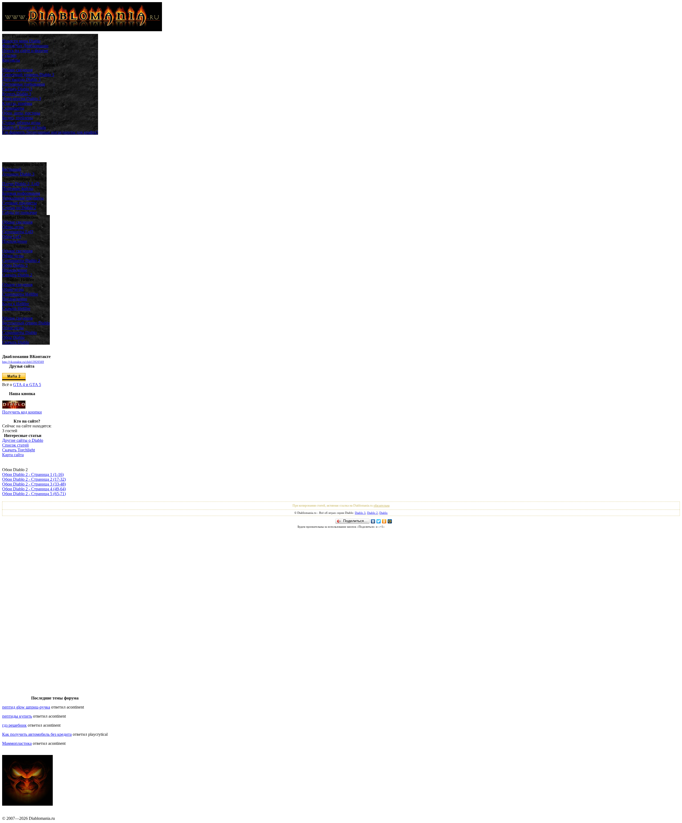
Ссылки (9, 55)
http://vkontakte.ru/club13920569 (23, 361)
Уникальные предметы (23, 198)
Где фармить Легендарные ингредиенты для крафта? (50, 132)
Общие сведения (17, 69)
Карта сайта (13, 454)
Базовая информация (21, 193)
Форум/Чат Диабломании (25, 45)
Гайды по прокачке (19, 212)
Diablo (383, 512)
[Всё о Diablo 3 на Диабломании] (14, 407)
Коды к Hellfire (15, 303)
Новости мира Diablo (21, 41)
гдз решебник (14, 725)
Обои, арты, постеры (21, 113)
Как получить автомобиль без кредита (37, 734)
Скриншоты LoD (17, 231)
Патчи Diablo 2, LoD (20, 183)
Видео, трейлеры (17, 118)
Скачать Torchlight (18, 450)
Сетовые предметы (19, 203)
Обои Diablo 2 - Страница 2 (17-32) (34, 479)
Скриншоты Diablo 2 (21, 260)
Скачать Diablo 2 (17, 275)
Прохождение (14, 241)
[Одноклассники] (384, 521)
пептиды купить (17, 716)
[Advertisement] (26, 148)
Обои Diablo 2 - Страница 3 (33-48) (34, 484)
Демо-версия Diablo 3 (21, 98)
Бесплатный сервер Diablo (26, 323)
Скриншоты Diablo (19, 332)
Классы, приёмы (17, 103)
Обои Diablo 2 (15, 265)
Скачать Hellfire (16, 308)
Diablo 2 (372, 512)
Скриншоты (13, 108)
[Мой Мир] (390, 521)
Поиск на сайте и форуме (25, 50)
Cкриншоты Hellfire (20, 294)
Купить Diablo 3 (16, 94)
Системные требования (23, 84)
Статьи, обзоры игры (21, 122)
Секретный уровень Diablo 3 (28, 74)
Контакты (11, 60)
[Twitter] (378, 521)
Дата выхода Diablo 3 (21, 79)
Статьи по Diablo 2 (19, 207)
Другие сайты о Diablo (22, 440)
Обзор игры (13, 227)
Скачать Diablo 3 (17, 89)
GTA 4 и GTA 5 (27, 384)
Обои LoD (11, 236)
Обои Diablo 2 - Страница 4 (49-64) (34, 489)
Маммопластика (17, 743)
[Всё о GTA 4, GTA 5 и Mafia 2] (14, 379)
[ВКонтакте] (373, 521)
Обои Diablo (13, 337)
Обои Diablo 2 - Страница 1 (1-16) (33, 474)
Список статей (15, 445)
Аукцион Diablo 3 (18, 174)
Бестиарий (11, 169)
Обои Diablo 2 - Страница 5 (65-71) (34, 493)
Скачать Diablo (15, 342)
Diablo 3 (360, 512)
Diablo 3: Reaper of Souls (24, 127)
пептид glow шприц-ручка (26, 707)
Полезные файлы (17, 188)
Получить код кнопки (22, 412)
